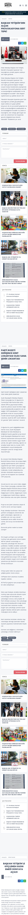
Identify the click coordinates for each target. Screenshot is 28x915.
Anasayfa (4, 19)
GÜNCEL (10, 19)
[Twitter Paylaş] (22, 43)
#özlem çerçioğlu (7, 640)
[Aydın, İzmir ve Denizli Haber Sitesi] (8, 5)
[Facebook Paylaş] (19, 43)
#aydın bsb (12, 637)
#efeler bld (12, 129)
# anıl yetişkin (21, 129)
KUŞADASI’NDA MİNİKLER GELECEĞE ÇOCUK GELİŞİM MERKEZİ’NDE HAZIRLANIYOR (14, 13)
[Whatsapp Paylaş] (25, 43)
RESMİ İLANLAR (11, 857)
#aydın (4, 129)
